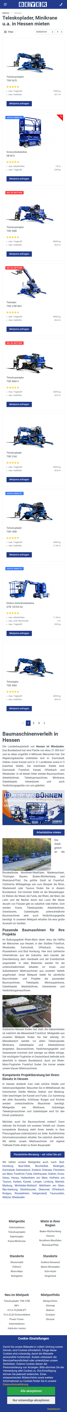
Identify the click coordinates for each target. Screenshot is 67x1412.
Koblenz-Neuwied (50, 1262)
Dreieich (36, 1169)
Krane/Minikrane (17, 1241)
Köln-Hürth (50, 1271)
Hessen (50, 1235)
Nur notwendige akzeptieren (31, 1400)
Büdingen (58, 1166)
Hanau (15, 1177)
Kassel (27, 1181)
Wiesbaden (18, 1197)
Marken (50, 1310)
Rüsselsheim (22, 1193)
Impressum (53, 1409)
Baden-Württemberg (50, 1231)
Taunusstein (57, 1193)
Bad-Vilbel (24, 1166)
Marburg (7, 1185)
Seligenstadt (39, 1193)
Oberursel (44, 1189)
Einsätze (50, 1314)
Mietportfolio (50, 1301)
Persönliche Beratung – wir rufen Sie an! (37, 1154)
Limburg (48, 1181)
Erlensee (47, 1169)
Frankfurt (19, 1173)
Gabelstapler (17, 1236)
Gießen (52, 1173)
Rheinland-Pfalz (50, 1245)
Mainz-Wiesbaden (50, 1266)
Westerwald (16, 1262)
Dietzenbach (23, 1169)
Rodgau (6, 1193)
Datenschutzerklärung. (16, 1384)
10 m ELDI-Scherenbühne (16, 1314)
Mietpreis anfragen (19, 103)
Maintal (59, 1181)
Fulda (29, 1173)
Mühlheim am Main (51, 1185)
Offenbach (58, 1189)
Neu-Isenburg (10, 1189)
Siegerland (50, 1275)
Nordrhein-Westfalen (50, 1240)
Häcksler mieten (17, 1328)
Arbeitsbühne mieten (49, 832)
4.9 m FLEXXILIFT (16, 1310)
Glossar (50, 1319)
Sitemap (50, 1305)
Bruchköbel (41, 1166)
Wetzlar (6, 1197)
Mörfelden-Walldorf (26, 1185)
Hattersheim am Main (34, 1177)
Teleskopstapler (17, 1232)
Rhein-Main (17, 1271)
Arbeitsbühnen (17, 1227)
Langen (37, 1181)
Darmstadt (8, 1169)
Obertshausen (28, 1189)
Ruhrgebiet (17, 1275)
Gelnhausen (40, 1173)
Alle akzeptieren (31, 1391)
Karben (17, 1181)
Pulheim (16, 1266)
